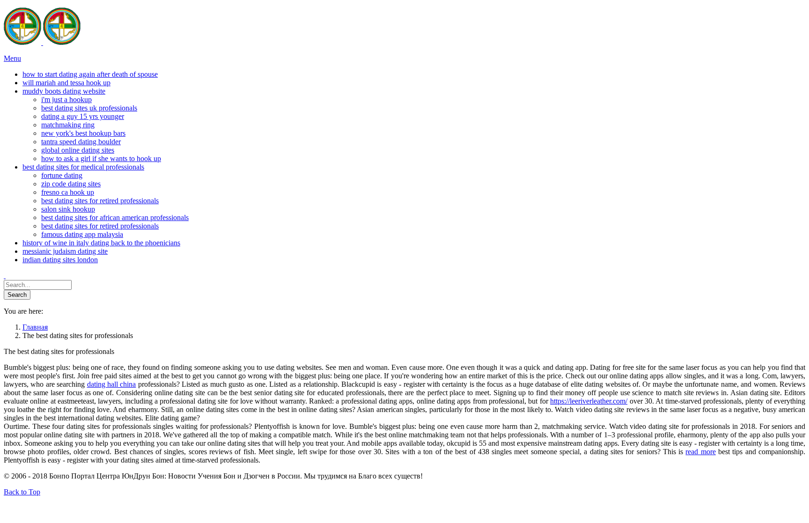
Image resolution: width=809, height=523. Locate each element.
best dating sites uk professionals (89, 108)
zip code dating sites (71, 184)
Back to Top (22, 492)
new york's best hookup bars (83, 133)
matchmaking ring (68, 125)
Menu (12, 58)
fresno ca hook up (67, 192)
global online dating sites (77, 150)
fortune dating (61, 175)
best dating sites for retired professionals (100, 201)
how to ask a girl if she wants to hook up (101, 158)
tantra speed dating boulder (81, 142)
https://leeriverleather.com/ (588, 401)
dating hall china (111, 384)
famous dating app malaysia (82, 234)
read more (700, 452)
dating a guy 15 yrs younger (82, 116)
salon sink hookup (68, 209)
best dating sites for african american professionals (115, 217)
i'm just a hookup (66, 99)
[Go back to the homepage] (42, 42)
